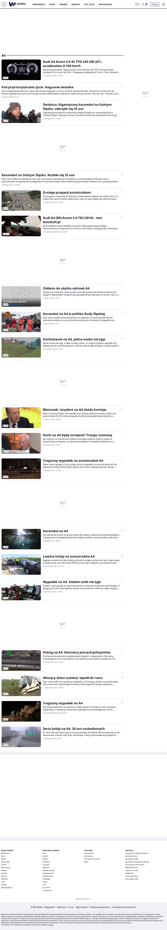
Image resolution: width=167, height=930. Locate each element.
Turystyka (46, 865)
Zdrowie (4, 876)
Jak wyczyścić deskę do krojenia (137, 853)
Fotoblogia (46, 879)
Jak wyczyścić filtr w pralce (135, 865)
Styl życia (89, 4)
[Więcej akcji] (122, 61)
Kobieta (4, 870)
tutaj (51, 925)
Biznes (3, 859)
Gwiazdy (75, 4)
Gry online (46, 887)
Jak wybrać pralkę (132, 859)
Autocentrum (89, 853)
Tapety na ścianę (132, 870)
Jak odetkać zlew (131, 856)
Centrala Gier (47, 890)
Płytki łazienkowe (132, 867)
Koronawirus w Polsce (92, 859)
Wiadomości (39, 4)
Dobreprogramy (48, 870)
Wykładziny (130, 873)
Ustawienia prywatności (123, 907)
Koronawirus (88, 856)
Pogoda (4, 885)
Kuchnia (45, 859)
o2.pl (44, 885)
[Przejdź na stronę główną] (4, 6)
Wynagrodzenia (6, 887)
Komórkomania (48, 873)
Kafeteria (46, 867)
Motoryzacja (105, 4)
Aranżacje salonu (132, 876)
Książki (45, 856)
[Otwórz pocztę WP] (137, 4)
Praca (3, 882)
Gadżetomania (48, 876)
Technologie (5, 862)
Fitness (45, 882)
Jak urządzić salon (132, 879)
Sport (52, 4)
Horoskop (46, 862)
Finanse (63, 4)
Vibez (86, 862)
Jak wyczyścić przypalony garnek (137, 862)
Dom (44, 853)
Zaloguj (154, 4)
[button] (144, 4)
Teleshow (4, 879)
